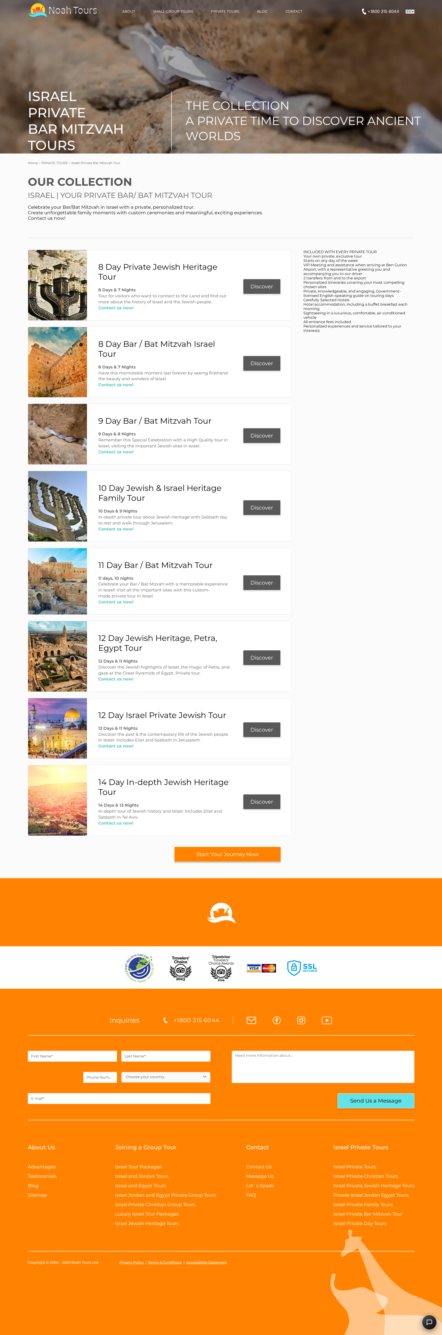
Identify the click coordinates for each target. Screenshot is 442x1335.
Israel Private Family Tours (363, 1204)
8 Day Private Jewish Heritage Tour (157, 272)
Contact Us (259, 1167)
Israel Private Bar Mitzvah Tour (367, 1214)
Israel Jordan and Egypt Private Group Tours (165, 1195)
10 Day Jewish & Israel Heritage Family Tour (159, 493)
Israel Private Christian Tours (365, 1176)
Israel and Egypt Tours (140, 1185)
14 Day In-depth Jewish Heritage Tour (163, 787)
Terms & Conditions (165, 1262)
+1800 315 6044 (383, 11)
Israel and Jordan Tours (142, 1176)
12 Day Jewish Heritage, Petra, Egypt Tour (157, 643)
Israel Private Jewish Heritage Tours (373, 1185)
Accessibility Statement (206, 1262)
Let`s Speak (260, 1185)
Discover (261, 286)
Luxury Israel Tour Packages (147, 1214)
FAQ (251, 1195)
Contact (257, 1147)
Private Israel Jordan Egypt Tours (371, 1195)
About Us (41, 1147)
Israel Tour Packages (138, 1167)
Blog (33, 1185)
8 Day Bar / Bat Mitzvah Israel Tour (156, 349)
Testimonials (42, 1176)
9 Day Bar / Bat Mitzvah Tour (155, 421)
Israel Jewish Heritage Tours (147, 1223)
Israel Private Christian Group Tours (155, 1204)
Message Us (260, 1176)
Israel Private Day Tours (360, 1223)
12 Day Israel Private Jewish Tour (162, 715)
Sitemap (37, 1195)
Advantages (42, 1167)
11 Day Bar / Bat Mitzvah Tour (155, 565)
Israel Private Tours (354, 1167)
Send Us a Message (375, 1101)
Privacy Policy (131, 1262)
